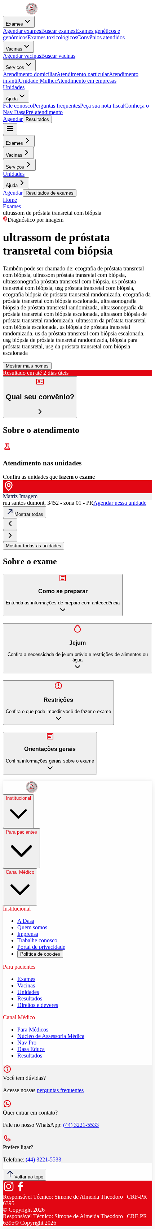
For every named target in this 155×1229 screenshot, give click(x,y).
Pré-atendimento (44, 112)
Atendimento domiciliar (30, 74)
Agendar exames (22, 31)
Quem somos (32, 927)
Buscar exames (58, 31)
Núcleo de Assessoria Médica (50, 1036)
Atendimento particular (83, 74)
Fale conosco (18, 106)
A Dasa (25, 921)
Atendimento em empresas (86, 81)
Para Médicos (32, 1029)
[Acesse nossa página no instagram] (8, 1190)
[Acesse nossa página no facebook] (20, 1190)
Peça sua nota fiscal (102, 106)
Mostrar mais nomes (27, 366)
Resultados (37, 119)
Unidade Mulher (37, 81)
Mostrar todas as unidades (33, 545)
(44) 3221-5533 (81, 1125)
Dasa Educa (31, 1049)
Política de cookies (40, 954)
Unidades (14, 87)
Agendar (13, 119)
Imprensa (27, 934)
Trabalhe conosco (37, 940)
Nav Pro (26, 1042)
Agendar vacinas (22, 56)
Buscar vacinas (58, 56)
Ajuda (12, 98)
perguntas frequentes (60, 1090)
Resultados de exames (50, 193)
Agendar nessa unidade (119, 503)
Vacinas (14, 49)
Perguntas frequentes (56, 106)
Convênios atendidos (101, 37)
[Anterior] (10, 524)
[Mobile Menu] (10, 129)
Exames (14, 24)
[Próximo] (10, 536)
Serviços (15, 67)
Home (10, 200)
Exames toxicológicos (52, 37)
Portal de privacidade (41, 947)
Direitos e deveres (37, 1005)
